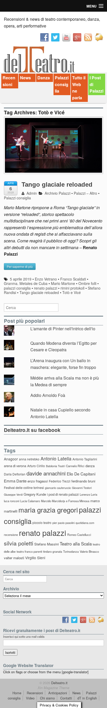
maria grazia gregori (48, 509)
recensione (11, 534)
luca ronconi (11, 501)
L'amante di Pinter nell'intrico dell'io (62, 329)
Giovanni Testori (82, 488)
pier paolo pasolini (63, 523)
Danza (43, 78)
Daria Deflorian (14, 474)
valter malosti (14, 557)
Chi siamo (47, 698)
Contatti (66, 698)
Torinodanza (71, 551)
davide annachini (46, 473)
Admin (31, 193)
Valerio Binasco (89, 551)
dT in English (87, 698)
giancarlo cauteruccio (58, 488)
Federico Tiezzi (59, 481)
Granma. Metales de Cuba (26, 283)
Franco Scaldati (73, 279)
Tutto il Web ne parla (78, 88)
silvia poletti (18, 543)
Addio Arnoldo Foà (47, 395)
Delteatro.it (59, 682)
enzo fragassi (38, 481)
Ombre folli (87, 283)
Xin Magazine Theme (53, 687)
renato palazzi (45, 288)
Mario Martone (63, 283)
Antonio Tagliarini (84, 459)
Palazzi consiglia (62, 84)
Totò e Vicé (71, 292)
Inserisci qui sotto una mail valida (23, 636)
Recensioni (9, 81)
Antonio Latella (56, 458)
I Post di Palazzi (96, 84)
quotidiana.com (85, 523)
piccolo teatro (41, 522)
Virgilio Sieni (35, 557)
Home (16, 692)
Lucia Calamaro (30, 501)
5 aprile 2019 (20, 279)
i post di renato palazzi (63, 494)
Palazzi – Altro (85, 193)
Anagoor (11, 458)
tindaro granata (52, 551)
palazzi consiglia (17, 288)
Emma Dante (15, 480)
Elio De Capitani (81, 473)
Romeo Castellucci (79, 534)
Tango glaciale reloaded (57, 184)
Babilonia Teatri (55, 466)
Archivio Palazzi (57, 193)
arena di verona (15, 466)
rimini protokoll (72, 288)
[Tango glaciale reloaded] (53, 148)
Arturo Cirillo (36, 466)
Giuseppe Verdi (13, 494)
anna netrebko (29, 459)
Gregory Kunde (35, 494)
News (25, 78)
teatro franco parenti (29, 551)
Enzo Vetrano (46, 279)
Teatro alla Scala (76, 544)
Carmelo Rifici (75, 466)
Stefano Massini (46, 544)
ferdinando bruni (83, 481)
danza (90, 465)
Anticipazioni (57, 692)
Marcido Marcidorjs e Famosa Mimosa (65, 501)
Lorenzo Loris (88, 494)
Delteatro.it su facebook (32, 429)
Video (30, 698)
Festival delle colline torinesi (24, 487)
